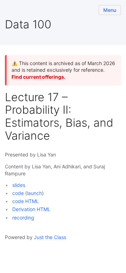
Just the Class (50, 237)
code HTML (25, 201)
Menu (109, 10)
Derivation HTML (31, 209)
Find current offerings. (38, 77)
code (18, 193)
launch (34, 193)
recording (23, 217)
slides (18, 185)
